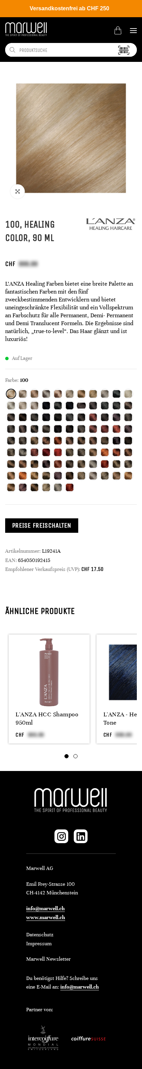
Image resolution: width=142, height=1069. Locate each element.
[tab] (66, 756)
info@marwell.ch (45, 908)
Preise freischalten (41, 525)
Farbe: (12, 380)
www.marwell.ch (45, 917)
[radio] (11, 394)
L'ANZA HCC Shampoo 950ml (47, 718)
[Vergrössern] (17, 191)
